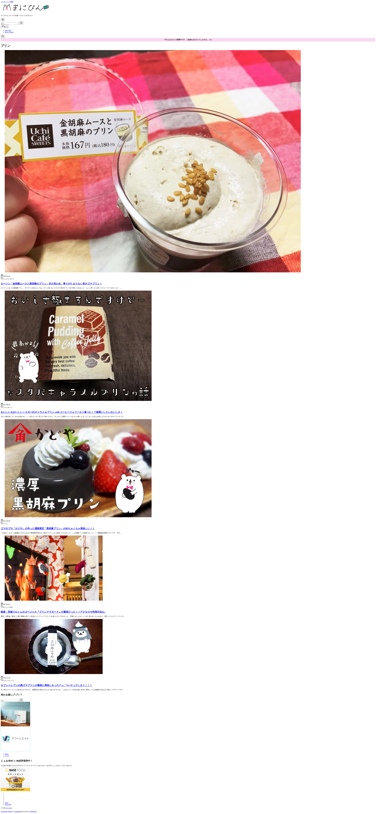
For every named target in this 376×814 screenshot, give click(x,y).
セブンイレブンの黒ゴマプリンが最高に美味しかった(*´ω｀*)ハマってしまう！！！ (46, 685)
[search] (21, 23)
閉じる (6, 27)
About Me (8, 30)
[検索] (3, 36)
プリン (7, 756)
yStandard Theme (6, 811)
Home (7, 754)
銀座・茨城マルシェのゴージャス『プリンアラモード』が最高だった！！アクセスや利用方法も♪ (53, 612)
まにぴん (9, 808)
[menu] (3, 19)
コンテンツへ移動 (7, 2)
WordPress (33, 811)
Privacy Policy (9, 32)
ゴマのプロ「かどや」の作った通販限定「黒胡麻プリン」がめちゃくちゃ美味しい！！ (48, 528)
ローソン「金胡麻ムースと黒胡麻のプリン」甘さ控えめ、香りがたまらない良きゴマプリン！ (51, 283)
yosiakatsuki (18, 811)
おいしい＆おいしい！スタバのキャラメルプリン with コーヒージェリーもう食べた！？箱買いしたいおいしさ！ (62, 412)
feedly (7, 803)
